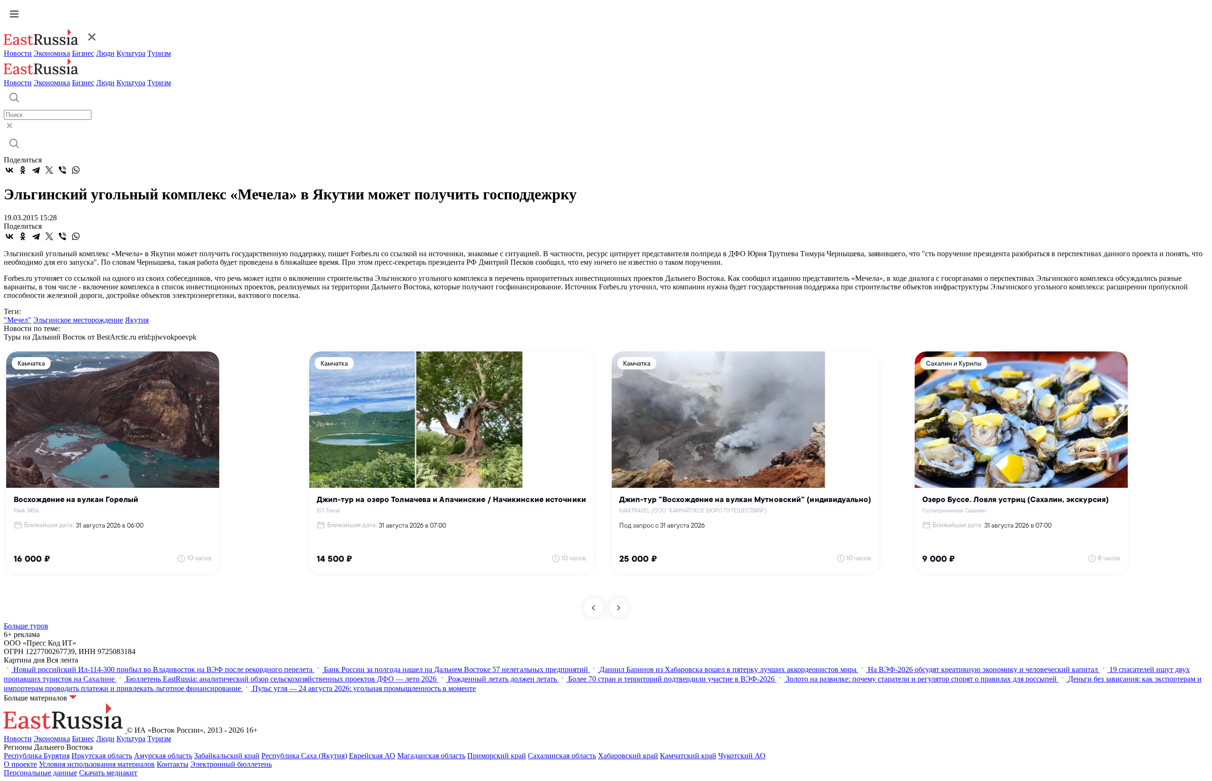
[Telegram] (36, 170)
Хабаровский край (628, 756)
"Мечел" (17, 320)
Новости (18, 53)
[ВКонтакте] (9, 170)
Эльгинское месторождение (78, 320)
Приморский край (496, 756)
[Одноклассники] (22, 170)
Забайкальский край (226, 756)
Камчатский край (688, 756)
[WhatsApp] (75, 170)
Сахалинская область (562, 756)
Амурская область (163, 756)
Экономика (52, 53)
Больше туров (26, 626)
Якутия (137, 320)
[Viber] (62, 170)
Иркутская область (101, 756)
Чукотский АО (742, 756)
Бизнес (83, 53)
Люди (105, 53)
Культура (130, 53)
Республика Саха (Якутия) (304, 756)
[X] (49, 170)
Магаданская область (431, 756)
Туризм (159, 53)
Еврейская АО (372, 756)
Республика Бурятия (37, 756)
